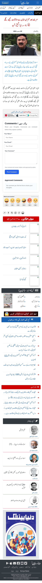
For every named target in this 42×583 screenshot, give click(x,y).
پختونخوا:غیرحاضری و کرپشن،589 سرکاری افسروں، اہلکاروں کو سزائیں (21, 376)
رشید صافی (35, 493)
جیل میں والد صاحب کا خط (18, 500)
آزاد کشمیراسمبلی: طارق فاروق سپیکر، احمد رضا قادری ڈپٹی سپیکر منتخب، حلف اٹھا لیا (20, 403)
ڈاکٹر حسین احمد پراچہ (32, 465)
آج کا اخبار (21, 8)
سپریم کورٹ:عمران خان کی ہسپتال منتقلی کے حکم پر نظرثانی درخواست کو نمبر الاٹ (21, 348)
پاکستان (30, 13)
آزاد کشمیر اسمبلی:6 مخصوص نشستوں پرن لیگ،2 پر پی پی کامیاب (20, 357)
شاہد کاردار (35, 479)
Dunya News (24, 571)
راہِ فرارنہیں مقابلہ (20, 268)
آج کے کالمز (11, 8)
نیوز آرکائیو (27, 567)
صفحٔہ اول (38, 8)
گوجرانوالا (21, 301)
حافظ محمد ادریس (33, 507)
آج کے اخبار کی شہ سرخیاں (19, 320)
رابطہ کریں (34, 567)
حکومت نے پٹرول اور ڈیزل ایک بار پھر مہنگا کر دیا (22, 397)
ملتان (22, 306)
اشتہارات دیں (7, 567)
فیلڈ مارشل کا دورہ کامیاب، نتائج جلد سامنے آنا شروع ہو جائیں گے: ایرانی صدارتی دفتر (20, 392)
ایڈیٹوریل (22, 13)
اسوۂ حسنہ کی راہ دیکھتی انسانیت (16, 458)
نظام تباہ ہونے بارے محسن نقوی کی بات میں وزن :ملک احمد (19, 367)
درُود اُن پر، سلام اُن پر (19, 258)
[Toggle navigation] (37, 3)
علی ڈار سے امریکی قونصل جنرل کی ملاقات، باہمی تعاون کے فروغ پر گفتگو (20, 408)
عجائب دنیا (13, 13)
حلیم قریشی (22, 430)
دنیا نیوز (17, 571)
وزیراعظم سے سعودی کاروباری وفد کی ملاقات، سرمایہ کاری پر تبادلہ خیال (21, 413)
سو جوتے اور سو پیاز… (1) (17, 444)
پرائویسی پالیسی (15, 567)
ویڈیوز (12, 571)
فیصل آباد (21, 296)
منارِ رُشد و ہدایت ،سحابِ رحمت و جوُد (14, 247)
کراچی (36, 306)
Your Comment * (10, 151)
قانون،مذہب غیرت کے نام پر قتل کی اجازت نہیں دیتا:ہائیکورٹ (21, 328)
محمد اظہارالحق (34, 436)
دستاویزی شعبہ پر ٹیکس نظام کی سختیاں (14, 472)
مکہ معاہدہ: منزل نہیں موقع (17, 237)
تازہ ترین (30, 8)
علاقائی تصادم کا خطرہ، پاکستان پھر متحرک (15, 486)
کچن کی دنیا (23, 279)
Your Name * (8, 134)
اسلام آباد (35, 301)
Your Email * (8, 142)
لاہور (36, 296)
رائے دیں (21, 567)
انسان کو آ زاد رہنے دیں (19, 226)
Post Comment (12, 172)
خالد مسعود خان (34, 450)
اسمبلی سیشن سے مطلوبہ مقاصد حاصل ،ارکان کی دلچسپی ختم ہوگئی (19, 338)
